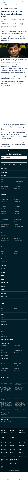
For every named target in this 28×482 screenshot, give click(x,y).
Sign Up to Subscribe (14, 166)
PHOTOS (3, 279)
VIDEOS (2, 282)
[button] (1, 2)
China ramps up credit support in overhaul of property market (19, 395)
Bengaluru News (4, 203)
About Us (3, 437)
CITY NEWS (3, 201)
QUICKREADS (4, 331)
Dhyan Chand (17, 359)
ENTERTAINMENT (5, 223)
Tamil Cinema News (18, 228)
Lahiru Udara (16, 197)
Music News (3, 228)
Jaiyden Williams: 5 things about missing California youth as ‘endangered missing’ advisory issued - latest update (6, 418)
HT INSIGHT (3, 324)
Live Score (3, 190)
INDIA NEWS (3, 182)
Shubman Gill (17, 190)
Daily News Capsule (5, 163)
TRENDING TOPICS (5, 365)
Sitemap (2, 444)
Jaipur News (16, 210)
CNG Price (3, 354)
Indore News (3, 210)
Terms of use (21, 437)
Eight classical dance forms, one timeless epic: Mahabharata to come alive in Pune (20, 403)
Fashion (2, 258)
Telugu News (3, 377)
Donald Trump (17, 352)
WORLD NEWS (4, 178)
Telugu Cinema (17, 372)
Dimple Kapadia (4, 359)
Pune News (16, 217)
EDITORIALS (3, 299)
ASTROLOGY (3, 236)
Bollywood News (4, 226)
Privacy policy (4, 439)
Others (2, 317)
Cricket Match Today (18, 188)
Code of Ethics (22, 441)
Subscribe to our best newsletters (14, 159)
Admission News (4, 245)
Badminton (3, 312)
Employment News (18, 247)
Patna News (3, 217)
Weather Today (13, 439)
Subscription (3, 441)
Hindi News (16, 377)
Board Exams (17, 245)
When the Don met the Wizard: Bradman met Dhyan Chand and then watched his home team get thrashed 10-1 (20, 411)
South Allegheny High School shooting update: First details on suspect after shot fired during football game (6, 396)
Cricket (11, 4)
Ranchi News (3, 220)
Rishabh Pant (17, 195)
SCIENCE (3, 292)
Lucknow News (17, 213)
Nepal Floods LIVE (4, 352)
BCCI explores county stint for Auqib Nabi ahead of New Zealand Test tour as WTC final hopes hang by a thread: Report (6, 411)
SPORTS (2, 310)
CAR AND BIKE (4, 303)
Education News (17, 249)
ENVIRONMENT (4, 289)
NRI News (3, 379)
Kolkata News (3, 213)
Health (2, 260)
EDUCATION (3, 242)
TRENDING (3, 272)
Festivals (16, 258)
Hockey (2, 315)
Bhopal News (17, 203)
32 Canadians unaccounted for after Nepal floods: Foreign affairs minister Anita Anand (6, 403)
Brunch (15, 255)
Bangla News (16, 374)
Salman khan (3, 357)
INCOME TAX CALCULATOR (7, 346)
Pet (1, 265)
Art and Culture (4, 255)
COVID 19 (3, 334)
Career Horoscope (4, 361)
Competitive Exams (5, 247)
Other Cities (16, 220)
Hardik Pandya (17, 193)
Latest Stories (5, 384)
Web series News (4, 233)
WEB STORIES (4, 268)
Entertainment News (5, 374)
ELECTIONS (3, 327)
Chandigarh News (4, 206)
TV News (16, 230)
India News (17, 4)
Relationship (3, 262)
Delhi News (3, 208)
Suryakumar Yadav (18, 357)
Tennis (15, 315)
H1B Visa (16, 354)
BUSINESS (3, 275)
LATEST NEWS (4, 175)
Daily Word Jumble (5, 343)
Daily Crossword (17, 340)
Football (15, 312)
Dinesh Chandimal (4, 197)
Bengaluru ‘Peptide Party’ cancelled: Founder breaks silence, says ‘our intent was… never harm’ (6, 388)
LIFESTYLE (3, 253)
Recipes (15, 260)
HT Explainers (17, 379)
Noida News (16, 215)
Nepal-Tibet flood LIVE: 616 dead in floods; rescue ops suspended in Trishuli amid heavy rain (6, 430)
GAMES (2, 338)
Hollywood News (17, 226)
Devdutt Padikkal (4, 193)
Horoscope (3, 239)
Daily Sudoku (3, 340)
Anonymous (5, 27)
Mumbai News (4, 215)
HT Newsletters (22, 439)
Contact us (12, 437)
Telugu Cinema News (5, 230)
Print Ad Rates (13, 441)
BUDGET (2, 286)
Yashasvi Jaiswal (4, 195)
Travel (15, 262)
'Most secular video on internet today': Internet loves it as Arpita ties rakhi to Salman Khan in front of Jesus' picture (20, 388)
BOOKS (2, 320)
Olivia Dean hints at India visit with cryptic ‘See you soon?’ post (20, 417)
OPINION (3, 296)
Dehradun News (17, 206)
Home (2, 4)
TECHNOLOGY (4, 306)
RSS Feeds (12, 444)
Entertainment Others (18, 233)
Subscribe (24, 1)
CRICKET (3, 185)
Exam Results (3, 249)
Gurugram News (17, 208)
